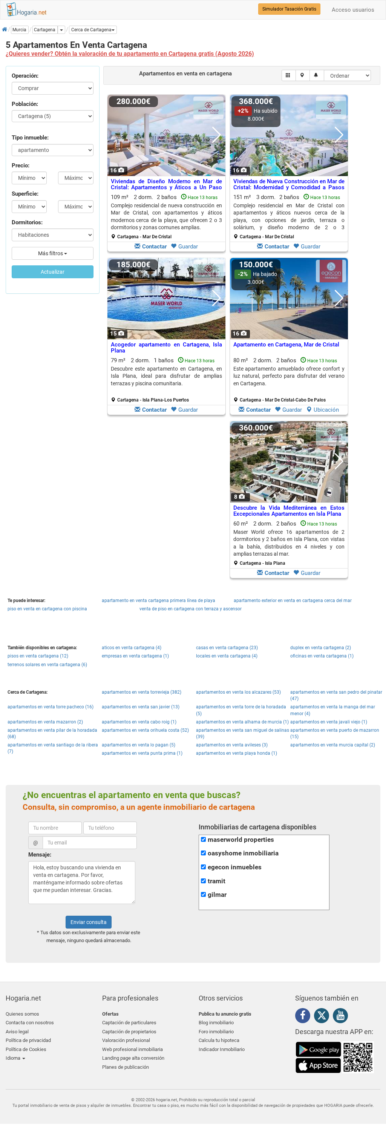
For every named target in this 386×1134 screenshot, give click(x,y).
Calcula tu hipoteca (219, 1040)
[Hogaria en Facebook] (304, 1016)
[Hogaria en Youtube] (342, 1016)
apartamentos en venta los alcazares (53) (238, 692)
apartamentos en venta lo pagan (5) (138, 745)
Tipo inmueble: (30, 137)
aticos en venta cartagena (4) (131, 647)
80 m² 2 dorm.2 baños (289, 380)
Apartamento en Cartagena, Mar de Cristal (286, 344)
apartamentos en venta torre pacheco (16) (50, 707)
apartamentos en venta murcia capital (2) (332, 745)
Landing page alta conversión (133, 1058)
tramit (216, 881)
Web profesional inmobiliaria (132, 1049)
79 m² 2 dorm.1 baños (166, 380)
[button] (93, 30)
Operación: (25, 75)
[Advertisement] (166, 501)
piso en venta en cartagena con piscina (47, 608)
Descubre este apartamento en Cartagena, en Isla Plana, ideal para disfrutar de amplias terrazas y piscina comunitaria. (166, 376)
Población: (25, 104)
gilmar (217, 894)
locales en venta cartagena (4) (226, 656)
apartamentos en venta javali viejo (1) (328, 722)
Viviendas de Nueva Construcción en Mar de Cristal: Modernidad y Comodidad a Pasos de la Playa (289, 187)
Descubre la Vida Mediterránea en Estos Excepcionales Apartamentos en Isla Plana (289, 511)
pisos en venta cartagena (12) (38, 656)
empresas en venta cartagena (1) (135, 656)
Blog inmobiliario (216, 1022)
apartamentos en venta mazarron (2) (45, 722)
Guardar (188, 246)
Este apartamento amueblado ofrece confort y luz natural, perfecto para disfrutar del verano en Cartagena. (289, 376)
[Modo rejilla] (289, 75)
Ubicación (326, 409)
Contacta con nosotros (30, 1022)
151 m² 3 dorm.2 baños (289, 217)
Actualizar (52, 272)
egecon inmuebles (235, 867)
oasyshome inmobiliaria (243, 853)
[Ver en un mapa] (303, 75)
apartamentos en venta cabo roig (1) (139, 722)
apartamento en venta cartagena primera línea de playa (158, 600)
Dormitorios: (27, 222)
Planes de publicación (125, 1067)
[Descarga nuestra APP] (334, 1057)
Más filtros (51, 253)
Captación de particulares (129, 1022)
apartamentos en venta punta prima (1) (142, 753)
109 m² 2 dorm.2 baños (166, 217)
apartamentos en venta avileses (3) (232, 745)
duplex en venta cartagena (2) (320, 647)
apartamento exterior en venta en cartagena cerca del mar (293, 600)
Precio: (20, 165)
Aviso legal (17, 1031)
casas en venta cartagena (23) (227, 647)
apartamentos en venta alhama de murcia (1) (242, 722)
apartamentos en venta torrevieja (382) (141, 692)
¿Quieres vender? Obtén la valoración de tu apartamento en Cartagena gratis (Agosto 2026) (130, 53)
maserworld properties (241, 839)
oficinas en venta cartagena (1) (322, 656)
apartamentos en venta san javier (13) (140, 707)
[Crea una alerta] (316, 75)
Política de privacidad (28, 1040)
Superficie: (25, 193)
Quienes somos (22, 1014)
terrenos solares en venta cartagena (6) (47, 664)
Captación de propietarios (129, 1031)
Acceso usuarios (353, 9)
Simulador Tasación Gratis (289, 9)
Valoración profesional (126, 1040)
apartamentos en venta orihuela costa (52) (145, 730)
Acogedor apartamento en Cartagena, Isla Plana (166, 347)
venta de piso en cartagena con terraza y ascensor (190, 608)
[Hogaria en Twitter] (323, 1017)
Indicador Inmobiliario (222, 1049)
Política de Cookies (26, 1049)
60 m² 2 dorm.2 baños (289, 543)
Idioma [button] (13, 1058)
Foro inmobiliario (216, 1031)
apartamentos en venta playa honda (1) (236, 753)
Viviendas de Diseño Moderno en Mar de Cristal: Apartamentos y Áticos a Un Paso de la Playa (166, 187)
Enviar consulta (88, 922)
